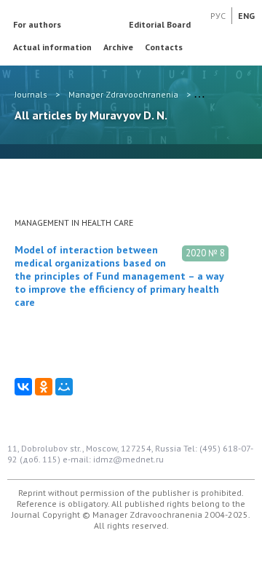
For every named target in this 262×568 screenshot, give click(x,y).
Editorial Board (160, 24)
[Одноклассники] (43, 386)
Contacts (164, 47)
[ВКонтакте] (23, 386)
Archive (118, 47)
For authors (37, 24)
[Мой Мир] (64, 386)
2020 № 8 (205, 253)
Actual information (52, 47)
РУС (218, 15)
